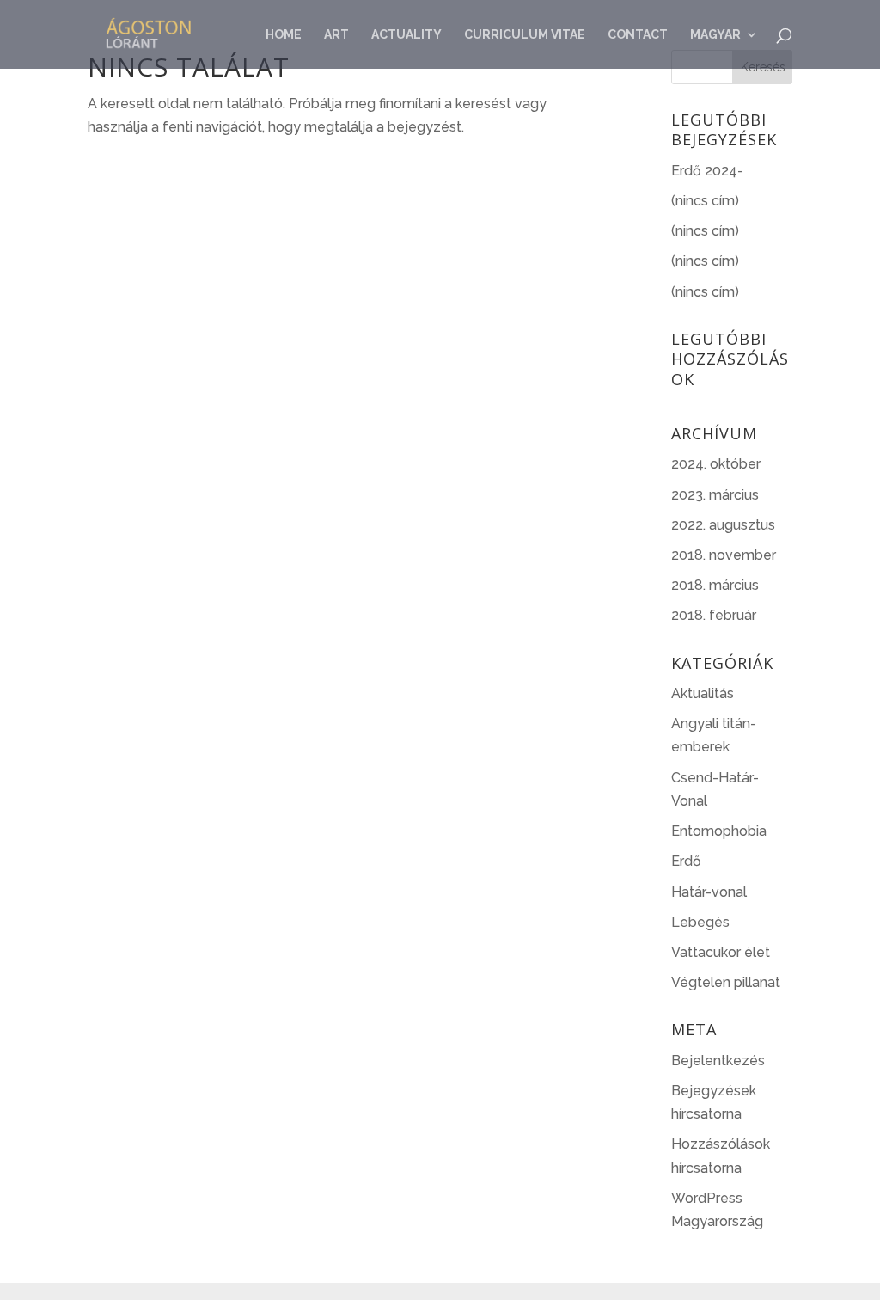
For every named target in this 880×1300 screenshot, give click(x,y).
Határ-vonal (709, 892)
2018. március (715, 585)
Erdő (686, 861)
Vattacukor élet (720, 952)
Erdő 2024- (707, 170)
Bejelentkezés (718, 1060)
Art (336, 34)
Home (284, 34)
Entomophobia (719, 831)
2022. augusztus (723, 525)
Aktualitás (702, 693)
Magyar (715, 34)
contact (638, 34)
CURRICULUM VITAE (524, 34)
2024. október (716, 464)
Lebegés (700, 922)
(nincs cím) (705, 201)
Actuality (406, 34)
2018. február (713, 615)
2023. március (715, 495)
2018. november (723, 555)
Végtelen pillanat (725, 982)
